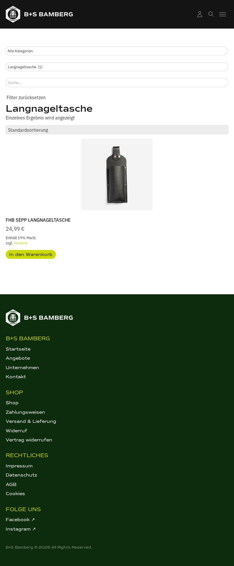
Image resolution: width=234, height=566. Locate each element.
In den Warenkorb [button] (31, 254)
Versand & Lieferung (31, 421)
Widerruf (16, 430)
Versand (20, 242)
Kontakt (16, 376)
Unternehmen (22, 367)
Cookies (15, 493)
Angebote (18, 358)
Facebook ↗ (20, 519)
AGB (11, 484)
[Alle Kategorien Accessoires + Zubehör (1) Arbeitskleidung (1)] (116, 50)
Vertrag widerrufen (29, 440)
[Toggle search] (211, 14)
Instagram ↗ (21, 529)
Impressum (19, 466)
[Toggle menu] (222, 14)
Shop (12, 402)
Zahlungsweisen (25, 412)
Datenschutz (21, 475)
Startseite (18, 349)
